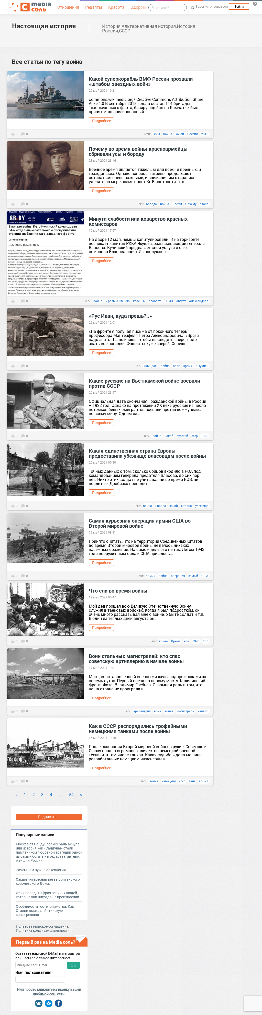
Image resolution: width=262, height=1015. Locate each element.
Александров (198, 301)
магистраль (185, 711)
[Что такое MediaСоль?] (255, 4)
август (181, 301)
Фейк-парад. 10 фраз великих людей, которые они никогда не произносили (47, 894)
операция (178, 576)
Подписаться (49, 816)
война (167, 134)
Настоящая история (44, 25)
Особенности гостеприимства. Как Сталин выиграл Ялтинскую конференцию (45, 910)
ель (186, 641)
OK (73, 965)
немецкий (169, 781)
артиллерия (142, 711)
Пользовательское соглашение (42, 926)
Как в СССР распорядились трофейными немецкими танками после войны (138, 728)
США (204, 576)
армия (150, 576)
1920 (204, 436)
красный (139, 301)
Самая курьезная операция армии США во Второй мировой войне (140, 523)
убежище (201, 506)
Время (177, 204)
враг (176, 366)
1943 (169, 301)
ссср (194, 436)
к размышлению (118, 301)
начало (203, 711)
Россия (192, 134)
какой (180, 134)
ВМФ (156, 134)
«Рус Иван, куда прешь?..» (120, 315)
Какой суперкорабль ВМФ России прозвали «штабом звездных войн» (141, 81)
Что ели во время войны (118, 590)
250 (205, 641)
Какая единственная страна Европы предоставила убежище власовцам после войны (147, 453)
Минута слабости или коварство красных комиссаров (138, 221)
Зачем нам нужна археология (41, 869)
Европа (160, 506)
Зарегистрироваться (211, 6)
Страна (186, 506)
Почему (190, 204)
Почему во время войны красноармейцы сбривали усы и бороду (138, 151)
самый (193, 576)
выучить (202, 366)
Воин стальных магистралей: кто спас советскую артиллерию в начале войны (136, 658)
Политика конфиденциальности (43, 930)
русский (182, 436)
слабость (155, 301)
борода (151, 204)
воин (157, 711)
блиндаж (150, 366)
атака (204, 204)
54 (71, 794)
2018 (204, 134)
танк (192, 781)
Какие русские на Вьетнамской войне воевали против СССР (144, 383)
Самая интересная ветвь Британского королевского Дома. (48, 881)
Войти (239, 6)
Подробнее (101, 120)
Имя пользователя (33, 972)
